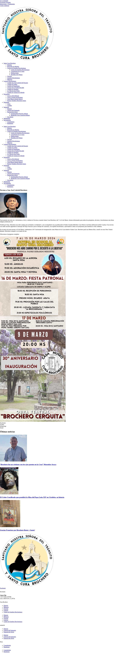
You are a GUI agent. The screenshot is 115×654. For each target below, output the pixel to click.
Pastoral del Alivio (12, 112)
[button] (57, 423)
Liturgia (6, 610)
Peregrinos (7, 94)
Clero (8, 104)
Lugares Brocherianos (10, 81)
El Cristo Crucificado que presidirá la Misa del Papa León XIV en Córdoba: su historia (32, 497)
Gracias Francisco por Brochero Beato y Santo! (17, 530)
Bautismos (10, 123)
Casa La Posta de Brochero (15, 97)
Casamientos (10, 122)
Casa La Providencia (13, 96)
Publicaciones (15, 73)
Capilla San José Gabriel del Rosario (17, 83)
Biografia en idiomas (13, 66)
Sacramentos (7, 120)
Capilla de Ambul (12, 84)
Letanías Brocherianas (13, 78)
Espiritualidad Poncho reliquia (19, 113)
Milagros (9, 79)
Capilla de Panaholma (13, 86)
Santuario (6, 107)
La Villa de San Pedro (13, 91)
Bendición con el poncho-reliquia (20, 115)
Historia (9, 65)
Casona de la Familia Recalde (15, 87)
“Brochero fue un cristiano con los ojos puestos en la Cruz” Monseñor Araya (28, 464)
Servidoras (10, 117)
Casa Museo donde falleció (15, 99)
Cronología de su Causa (17, 71)
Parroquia (6, 102)
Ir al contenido (4, 1)
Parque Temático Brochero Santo (16, 100)
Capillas (9, 105)
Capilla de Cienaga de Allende (15, 92)
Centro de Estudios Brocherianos (16, 68)
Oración (9, 76)
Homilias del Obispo (16, 74)
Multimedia (7, 118)
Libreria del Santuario (13, 110)
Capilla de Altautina (12, 89)
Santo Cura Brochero (10, 63)
